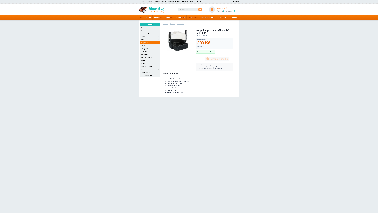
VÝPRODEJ (234, 17)
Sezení (143, 63)
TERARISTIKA (193, 17)
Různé (143, 60)
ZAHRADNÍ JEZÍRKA (208, 17)
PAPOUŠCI (168, 17)
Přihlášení (236, 1)
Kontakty (149, 1)
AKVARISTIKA (180, 17)
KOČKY (148, 17)
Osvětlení (144, 51)
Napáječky (144, 49)
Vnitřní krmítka (145, 72)
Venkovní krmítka (146, 66)
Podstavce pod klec (147, 57)
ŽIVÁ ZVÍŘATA (222, 17)
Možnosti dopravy (160, 1)
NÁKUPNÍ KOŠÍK (223, 8)
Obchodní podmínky (188, 1)
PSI (141, 17)
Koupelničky (144, 43)
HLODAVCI (157, 17)
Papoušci (172, 24)
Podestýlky (144, 54)
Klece (142, 40)
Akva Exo (165, 24)
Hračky (143, 37)
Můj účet (141, 1)
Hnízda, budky (145, 34)
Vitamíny (143, 69)
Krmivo (143, 46)
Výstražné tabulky (146, 75)
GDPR (199, 1)
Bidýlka (143, 28)
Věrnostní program (174, 1)
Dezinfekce (144, 31)
